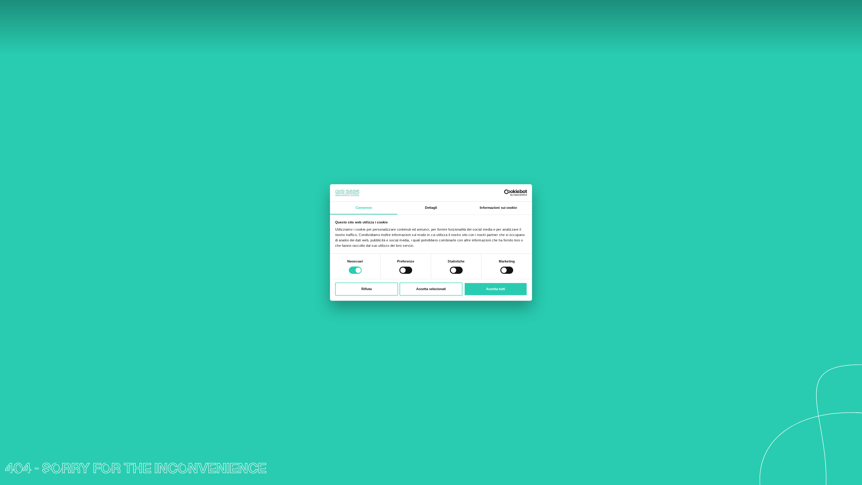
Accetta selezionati (431, 289)
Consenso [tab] (364, 207)
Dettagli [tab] (431, 207)
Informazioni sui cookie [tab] (498, 207)
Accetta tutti (495, 289)
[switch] (405, 270)
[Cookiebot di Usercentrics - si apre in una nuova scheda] (507, 193)
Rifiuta (366, 289)
